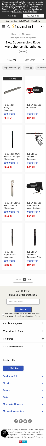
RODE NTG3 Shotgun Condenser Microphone (9, 107)
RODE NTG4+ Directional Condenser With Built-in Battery (33, 254)
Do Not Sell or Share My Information (14, 430)
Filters (10, 60)
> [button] (19, 34)
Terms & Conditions (31, 432)
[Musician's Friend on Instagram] (30, 421)
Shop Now (35, 21)
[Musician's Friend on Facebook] (16, 421)
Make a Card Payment (13, 404)
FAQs (5, 397)
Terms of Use (17, 12)
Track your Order (11, 376)
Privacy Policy (27, 4)
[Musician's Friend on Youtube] (25, 421)
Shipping (7, 383)
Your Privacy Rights (10, 435)
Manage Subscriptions (13, 411)
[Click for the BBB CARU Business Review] (23, 442)
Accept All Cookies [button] (33, 16)
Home (13, 34)
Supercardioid (10, 68)
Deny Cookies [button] (12, 16)
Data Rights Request (36, 430)
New (27, 68)
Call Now (14, 368)
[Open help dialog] (4, 433)
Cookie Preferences (30, 12)
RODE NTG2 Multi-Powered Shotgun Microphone (12, 156)
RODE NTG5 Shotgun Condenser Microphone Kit (33, 156)
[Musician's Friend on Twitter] (20, 421)
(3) (17, 163)
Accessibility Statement (11, 437)
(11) (17, 212)
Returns (6, 390)
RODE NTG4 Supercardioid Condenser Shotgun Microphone (10, 254)
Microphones (27, 34)
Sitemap (40, 435)
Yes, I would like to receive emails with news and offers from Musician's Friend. (23, 314)
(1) (40, 212)
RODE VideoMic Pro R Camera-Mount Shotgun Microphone (33, 205)
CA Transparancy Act (27, 435)
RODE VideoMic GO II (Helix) (33, 106)
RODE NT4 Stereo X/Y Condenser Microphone (12, 205)
